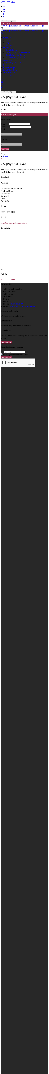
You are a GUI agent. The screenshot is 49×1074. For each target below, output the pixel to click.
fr (4, 14)
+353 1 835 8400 (8, 2)
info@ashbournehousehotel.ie (14, 223)
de (4, 6)
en (4, 9)
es (4, 11)
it (3, 16)
